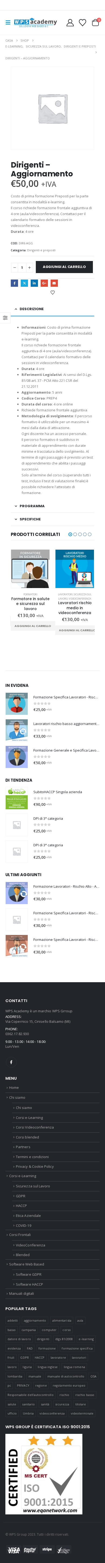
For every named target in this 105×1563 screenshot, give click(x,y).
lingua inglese (48, 1367)
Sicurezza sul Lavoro (33, 1186)
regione (41, 1385)
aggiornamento (35, 1320)
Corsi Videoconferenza (35, 1127)
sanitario (28, 1404)
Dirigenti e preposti (41, 250)
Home (14, 1087)
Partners (23, 1146)
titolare (80, 1404)
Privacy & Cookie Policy (35, 1166)
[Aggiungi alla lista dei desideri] (52, 292)
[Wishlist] (82, 22)
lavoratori (79, 1357)
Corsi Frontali (20, 1234)
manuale (35, 1376)
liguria (27, 1367)
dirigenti (43, 1339)
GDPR (20, 1196)
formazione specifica (77, 1348)
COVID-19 (23, 1225)
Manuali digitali (21, 1293)
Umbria (28, 1413)
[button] (9, 22)
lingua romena (74, 1367)
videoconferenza (52, 1413)
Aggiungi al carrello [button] (33, 626)
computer (49, 1330)
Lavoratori (65, 594)
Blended (23, 1254)
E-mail (54, 283)
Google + (44, 283)
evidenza (14, 1348)
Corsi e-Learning (29, 1117)
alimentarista (61, 1320)
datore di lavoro (19, 1339)
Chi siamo (17, 1097)
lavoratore (58, 1357)
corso (66, 1330)
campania (29, 1330)
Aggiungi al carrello (64, 266)
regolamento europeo (69, 1385)
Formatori (30, 594)
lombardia (15, 1376)
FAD (30, 1348)
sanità (45, 1404)
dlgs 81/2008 (64, 1339)
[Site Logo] (35, 22)
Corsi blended (27, 1137)
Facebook (14, 283)
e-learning (86, 1339)
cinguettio (24, 283)
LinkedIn (34, 283)
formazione (47, 1348)
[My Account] (70, 22)
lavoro (12, 1367)
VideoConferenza (80, 598)
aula (80, 1320)
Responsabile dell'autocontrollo (31, 1395)
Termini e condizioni (32, 1156)
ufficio (12, 1413)
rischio (64, 1395)
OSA (93, 1376)
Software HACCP (29, 1284)
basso (12, 1330)
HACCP (21, 1205)
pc (9, 1385)
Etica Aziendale (28, 1215)
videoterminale (82, 1413)
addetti (13, 1320)
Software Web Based (26, 1264)
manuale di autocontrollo (66, 1376)
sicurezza (62, 1404)
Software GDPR (28, 1274)
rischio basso (84, 1395)
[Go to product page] (30, 569)
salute (12, 1404)
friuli (11, 1357)
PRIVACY (23, 1385)
